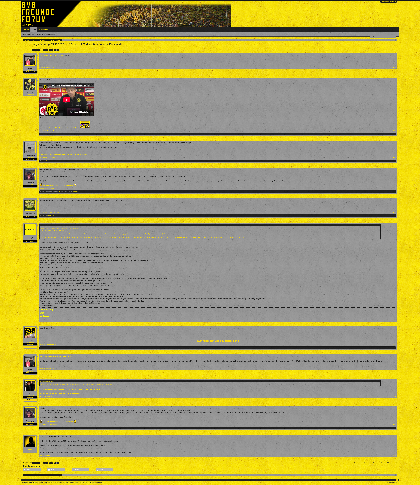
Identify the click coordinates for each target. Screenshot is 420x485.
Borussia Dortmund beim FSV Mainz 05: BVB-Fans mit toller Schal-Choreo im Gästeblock (71, 389)
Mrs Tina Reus (54, 191)
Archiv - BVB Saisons (43, 47)
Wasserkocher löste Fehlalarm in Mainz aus (55, 356)
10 (52, 50)
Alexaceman (30, 182)
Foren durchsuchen (28, 34)
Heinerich (47, 191)
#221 (394, 67)
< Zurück (34, 50)
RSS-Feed (397, 480)
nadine (30, 68)
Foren (34, 29)
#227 (394, 344)
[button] (32, 469)
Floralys (42, 134)
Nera (30, 394)
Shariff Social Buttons (60, 482)
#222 (394, 130)
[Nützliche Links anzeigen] (395, 40)
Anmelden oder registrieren (388, 1)
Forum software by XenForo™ (37, 482)
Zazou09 (30, 93)
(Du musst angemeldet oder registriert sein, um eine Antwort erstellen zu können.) (375, 462)
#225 (394, 212)
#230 (394, 424)
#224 (394, 188)
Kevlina (42, 191)
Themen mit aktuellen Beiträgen (46, 34)
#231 (394, 455)
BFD (23, 480)
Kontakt (376, 480)
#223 (394, 157)
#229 (394, 396)
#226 (394, 320)
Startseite (26, 29)
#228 (394, 368)
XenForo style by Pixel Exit (96, 482)
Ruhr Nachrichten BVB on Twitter (51, 55)
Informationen (43, 29)
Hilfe (380, 480)
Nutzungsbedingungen (392, 482)
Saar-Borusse (30, 155)
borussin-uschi (30, 213)
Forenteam (62, 47)
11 (55, 50)
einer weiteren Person (66, 191)
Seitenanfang (391, 480)
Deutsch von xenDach (78, 482)
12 (57, 50)
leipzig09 (30, 238)
